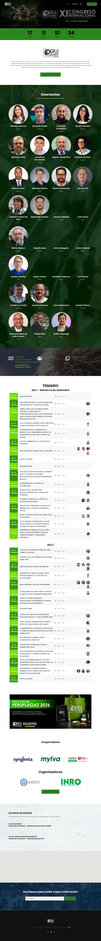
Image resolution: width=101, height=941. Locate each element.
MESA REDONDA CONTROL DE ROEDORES (35, 584)
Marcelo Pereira (39, 188)
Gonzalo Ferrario (83, 157)
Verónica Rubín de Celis (18, 218)
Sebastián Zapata (39, 217)
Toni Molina (82, 276)
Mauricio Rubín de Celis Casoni (18, 335)
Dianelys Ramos (18, 126)
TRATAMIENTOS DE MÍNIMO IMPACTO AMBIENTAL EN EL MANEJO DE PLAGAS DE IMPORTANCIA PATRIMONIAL (35, 670)
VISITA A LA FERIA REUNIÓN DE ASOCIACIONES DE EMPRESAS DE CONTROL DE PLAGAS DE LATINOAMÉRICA (35, 600)
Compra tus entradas (50, 791)
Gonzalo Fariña (39, 126)
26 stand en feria (79, 357)
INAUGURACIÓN (26, 396)
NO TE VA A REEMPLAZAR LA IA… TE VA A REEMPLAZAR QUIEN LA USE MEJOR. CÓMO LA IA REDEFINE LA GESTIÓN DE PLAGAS (36, 662)
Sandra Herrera (82, 126)
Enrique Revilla (18, 276)
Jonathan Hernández (39, 158)
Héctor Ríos (39, 334)
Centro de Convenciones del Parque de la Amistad (25, 359)
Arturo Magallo (61, 248)
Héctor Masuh (18, 248)
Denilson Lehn (18, 157)
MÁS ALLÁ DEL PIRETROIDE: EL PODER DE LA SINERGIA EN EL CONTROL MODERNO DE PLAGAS (35, 508)
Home (68, 4)
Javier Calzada (82, 248)
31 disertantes (50, 357)
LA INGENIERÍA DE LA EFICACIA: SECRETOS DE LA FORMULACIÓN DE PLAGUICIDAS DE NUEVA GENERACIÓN (36, 630)
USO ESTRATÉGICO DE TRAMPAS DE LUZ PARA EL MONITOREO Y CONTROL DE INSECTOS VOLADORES (36, 653)
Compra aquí (92, 4)
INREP (69, 927)
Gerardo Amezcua (61, 276)
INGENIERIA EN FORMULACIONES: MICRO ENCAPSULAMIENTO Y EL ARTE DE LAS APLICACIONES (34, 575)
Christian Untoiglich (61, 127)
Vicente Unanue (40, 305)
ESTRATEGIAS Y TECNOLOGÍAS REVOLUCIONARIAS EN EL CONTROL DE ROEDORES (34, 492)
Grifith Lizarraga (61, 334)
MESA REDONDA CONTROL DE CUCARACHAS (36, 451)
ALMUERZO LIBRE (26, 466)
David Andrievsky (61, 188)
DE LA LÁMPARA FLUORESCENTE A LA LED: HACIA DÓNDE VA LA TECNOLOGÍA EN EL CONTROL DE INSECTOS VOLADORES (35, 523)
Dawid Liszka (39, 248)
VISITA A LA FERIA (26, 459)
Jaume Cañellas (61, 217)
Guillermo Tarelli (18, 305)
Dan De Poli (82, 188)
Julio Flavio (82, 217)
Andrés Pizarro (83, 305)
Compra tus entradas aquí (50, 74)
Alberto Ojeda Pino (61, 157)
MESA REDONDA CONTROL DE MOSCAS (34, 567)
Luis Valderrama (61, 305)
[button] (11, 711)
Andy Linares (39, 276)
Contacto (75, 4)
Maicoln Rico (18, 188)
